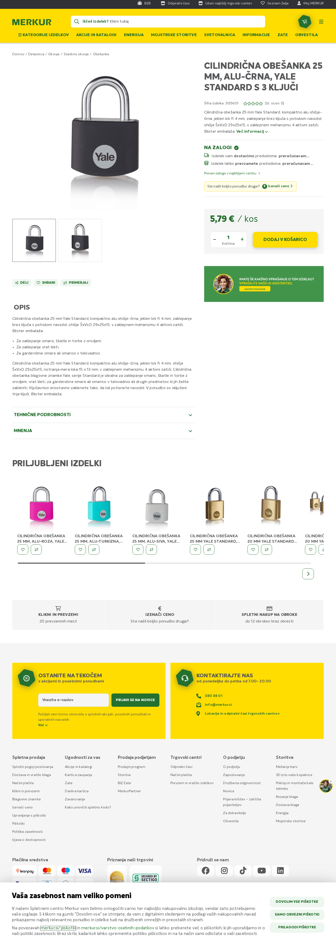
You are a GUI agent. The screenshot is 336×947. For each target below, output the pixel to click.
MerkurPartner (129, 791)
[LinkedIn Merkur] (280, 871)
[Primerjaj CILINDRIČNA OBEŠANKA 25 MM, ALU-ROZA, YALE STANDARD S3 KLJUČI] (36, 549)
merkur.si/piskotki (58, 928)
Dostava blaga (287, 805)
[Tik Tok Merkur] (243, 871)
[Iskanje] (77, 22)
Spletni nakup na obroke (269, 615)
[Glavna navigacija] (321, 22)
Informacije (256, 35)
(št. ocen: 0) (274, 103)
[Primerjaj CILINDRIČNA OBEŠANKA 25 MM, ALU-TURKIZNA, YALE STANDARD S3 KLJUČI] (93, 549)
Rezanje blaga (287, 797)
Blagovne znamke (26, 799)
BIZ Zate (124, 783)
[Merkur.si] (31, 23)
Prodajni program (131, 767)
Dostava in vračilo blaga (31, 775)
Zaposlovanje (234, 775)
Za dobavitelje (234, 813)
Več (41, 725)
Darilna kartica (77, 791)
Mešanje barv (286, 767)
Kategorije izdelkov (45, 35)
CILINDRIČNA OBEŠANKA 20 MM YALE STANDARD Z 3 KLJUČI (271, 541)
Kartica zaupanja (78, 775)
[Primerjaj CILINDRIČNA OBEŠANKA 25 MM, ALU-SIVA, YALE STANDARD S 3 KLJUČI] (151, 549)
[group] (34, 240)
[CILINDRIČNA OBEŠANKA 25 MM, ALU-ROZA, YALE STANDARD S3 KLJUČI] (42, 507)
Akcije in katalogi (96, 35)
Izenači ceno (159, 615)
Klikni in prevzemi (58, 615)
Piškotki (18, 823)
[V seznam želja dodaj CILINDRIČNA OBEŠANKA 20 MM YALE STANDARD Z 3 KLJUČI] (253, 549)
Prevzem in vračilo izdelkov (192, 783)
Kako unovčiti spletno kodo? (88, 807)
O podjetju (231, 767)
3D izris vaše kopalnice (294, 775)
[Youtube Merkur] (262, 871)
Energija (134, 35)
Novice (228, 791)
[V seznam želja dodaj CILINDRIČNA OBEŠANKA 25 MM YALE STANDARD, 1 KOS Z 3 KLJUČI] (195, 549)
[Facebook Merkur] (205, 871)
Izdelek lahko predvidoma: (246, 164)
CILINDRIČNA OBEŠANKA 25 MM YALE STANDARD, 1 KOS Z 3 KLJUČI (214, 541)
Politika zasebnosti (27, 832)
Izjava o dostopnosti (29, 840)
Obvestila (306, 35)
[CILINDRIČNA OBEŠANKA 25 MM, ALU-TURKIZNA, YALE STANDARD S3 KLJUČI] (100, 507)
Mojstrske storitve (174, 35)
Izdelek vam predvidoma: (245, 156)
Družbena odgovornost (242, 783)
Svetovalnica (219, 35)
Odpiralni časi (181, 767)
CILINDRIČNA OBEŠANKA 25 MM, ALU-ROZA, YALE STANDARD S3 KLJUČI (41, 541)
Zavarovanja (75, 799)
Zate (282, 35)
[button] (103, 134)
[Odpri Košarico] (305, 22)
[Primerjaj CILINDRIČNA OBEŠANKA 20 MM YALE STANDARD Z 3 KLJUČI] (266, 549)
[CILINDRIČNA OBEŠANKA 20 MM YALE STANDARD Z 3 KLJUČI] (272, 507)
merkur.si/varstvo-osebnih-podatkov (117, 928)
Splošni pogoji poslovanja (32, 767)
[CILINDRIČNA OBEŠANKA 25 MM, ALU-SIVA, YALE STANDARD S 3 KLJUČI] (157, 507)
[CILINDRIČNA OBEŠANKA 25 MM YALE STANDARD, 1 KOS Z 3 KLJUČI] (215, 507)
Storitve (124, 775)
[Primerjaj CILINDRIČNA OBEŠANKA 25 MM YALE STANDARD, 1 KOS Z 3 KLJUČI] (208, 549)
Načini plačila (23, 783)
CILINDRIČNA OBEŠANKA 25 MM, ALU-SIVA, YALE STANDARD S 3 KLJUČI (156, 541)
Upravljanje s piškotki (29, 815)
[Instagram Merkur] (224, 871)
